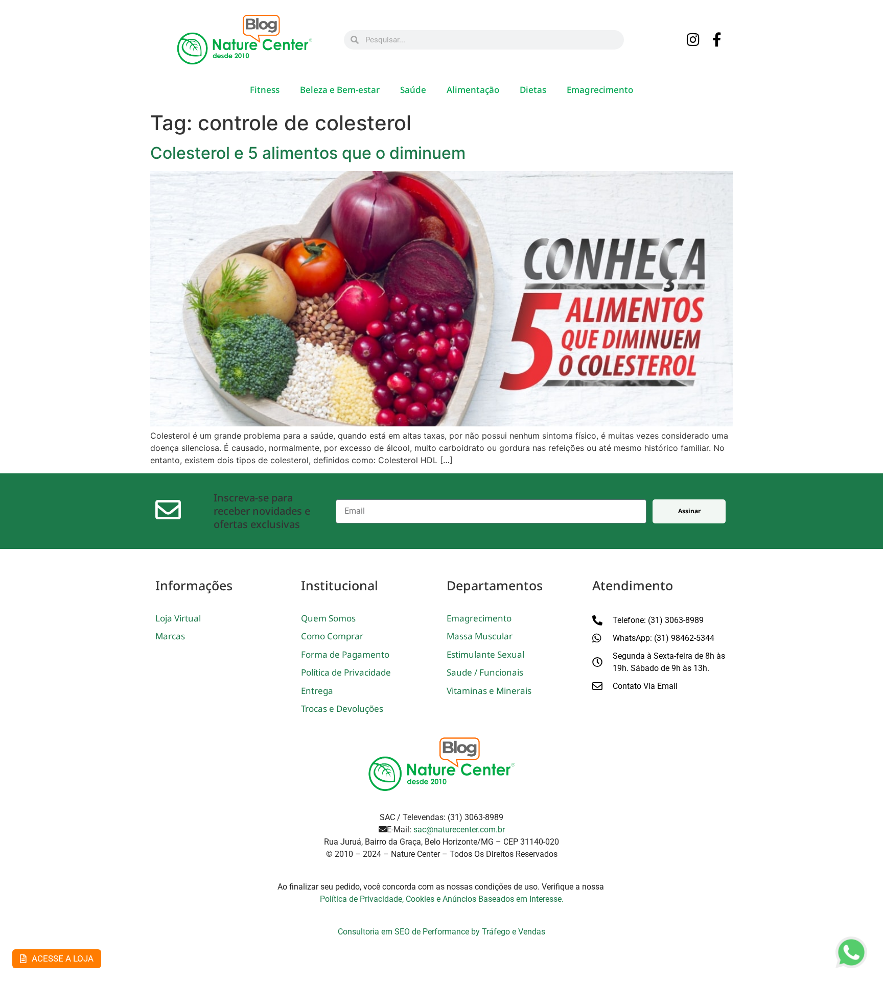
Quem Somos (328, 618)
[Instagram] (693, 40)
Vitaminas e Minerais (489, 691)
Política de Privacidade (346, 672)
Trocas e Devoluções (342, 708)
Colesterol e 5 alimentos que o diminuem (308, 153)
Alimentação (473, 89)
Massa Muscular (480, 636)
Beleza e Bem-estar (340, 89)
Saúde (413, 89)
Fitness (265, 89)
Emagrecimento (600, 89)
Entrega (317, 691)
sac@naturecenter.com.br (459, 829)
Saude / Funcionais (485, 672)
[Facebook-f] (717, 40)
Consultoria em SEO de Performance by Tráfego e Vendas (441, 932)
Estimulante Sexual (485, 654)
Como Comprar (332, 636)
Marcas (170, 636)
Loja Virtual (178, 618)
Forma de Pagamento (345, 654)
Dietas (533, 89)
